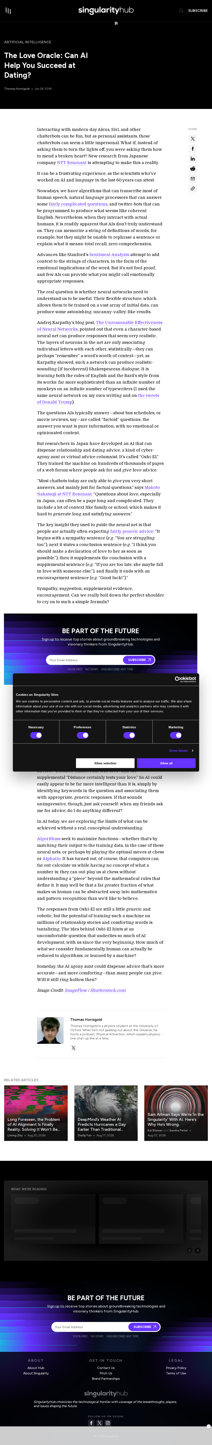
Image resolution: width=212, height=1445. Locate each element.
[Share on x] (193, 139)
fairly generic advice (131, 531)
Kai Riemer (155, 1130)
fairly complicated (67, 204)
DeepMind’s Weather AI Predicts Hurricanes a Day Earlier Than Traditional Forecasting (102, 1127)
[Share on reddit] (193, 168)
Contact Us (106, 1368)
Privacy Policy (176, 1368)
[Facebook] (91, 1423)
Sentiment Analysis (109, 254)
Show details (178, 750)
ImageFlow (76, 990)
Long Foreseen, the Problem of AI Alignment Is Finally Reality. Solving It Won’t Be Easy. (33, 1127)
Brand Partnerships (106, 1379)
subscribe (198, 10)
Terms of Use (176, 1373)
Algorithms (48, 838)
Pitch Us (106, 1373)
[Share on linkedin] (193, 159)
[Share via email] (193, 178)
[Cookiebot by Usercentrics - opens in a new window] (178, 680)
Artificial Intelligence (27, 42)
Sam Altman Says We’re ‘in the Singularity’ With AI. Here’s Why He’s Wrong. (176, 1119)
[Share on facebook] (193, 149)
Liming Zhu (15, 1135)
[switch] (83, 735)
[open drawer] (8, 11)
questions (96, 204)
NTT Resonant (72, 162)
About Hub (36, 1368)
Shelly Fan (85, 1135)
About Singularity (36, 1373)
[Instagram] (108, 1423)
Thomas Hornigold (17, 89)
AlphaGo (51, 858)
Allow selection (105, 763)
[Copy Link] (193, 188)
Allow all (166, 763)
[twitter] (73, 1048)
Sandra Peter (178, 1130)
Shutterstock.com (107, 990)
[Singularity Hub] (106, 11)
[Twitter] (99, 1423)
